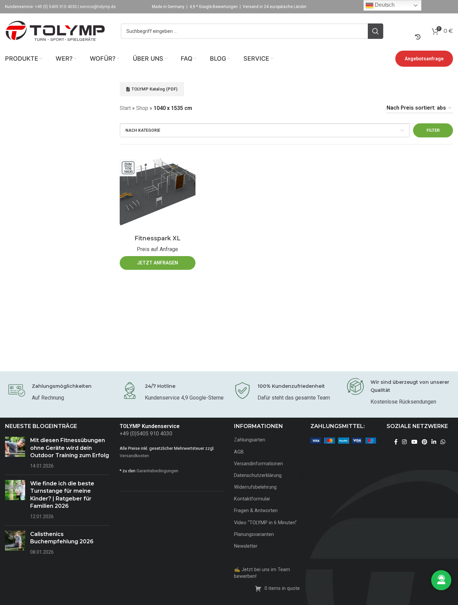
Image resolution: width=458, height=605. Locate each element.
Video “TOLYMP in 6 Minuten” (265, 523)
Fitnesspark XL (157, 238)
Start (125, 108)
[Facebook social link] (396, 442)
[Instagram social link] (404, 442)
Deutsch (384, 5)
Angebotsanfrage (424, 58)
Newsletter (245, 546)
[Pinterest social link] (424, 442)
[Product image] (157, 192)
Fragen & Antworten (256, 510)
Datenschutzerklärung (258, 475)
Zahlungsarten (249, 440)
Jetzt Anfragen (157, 262)
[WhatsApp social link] (443, 442)
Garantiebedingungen (157, 470)
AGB (239, 452)
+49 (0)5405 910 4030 (146, 433)
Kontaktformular (252, 499)
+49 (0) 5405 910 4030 (56, 6)
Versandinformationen (258, 464)
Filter (433, 130)
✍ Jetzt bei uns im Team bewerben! (262, 573)
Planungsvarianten (254, 534)
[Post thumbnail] (15, 453)
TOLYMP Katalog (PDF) (154, 89)
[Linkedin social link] (433, 442)
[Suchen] (375, 31)
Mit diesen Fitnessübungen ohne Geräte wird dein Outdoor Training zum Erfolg (69, 448)
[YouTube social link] (414, 442)
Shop (142, 108)
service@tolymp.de (98, 6)
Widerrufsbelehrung (255, 487)
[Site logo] (55, 30)
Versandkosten (134, 455)
